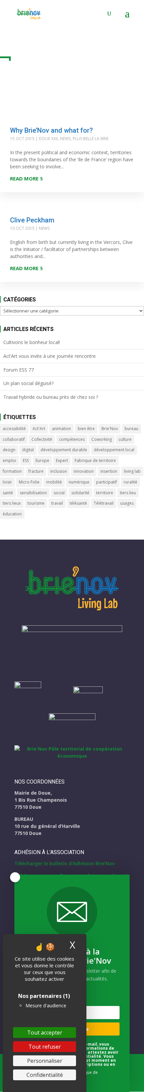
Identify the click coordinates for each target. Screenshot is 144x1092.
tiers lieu (128, 493)
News (65, 138)
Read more (24, 178)
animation (61, 428)
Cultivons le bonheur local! (31, 342)
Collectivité (41, 439)
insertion (108, 471)
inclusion (58, 471)
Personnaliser (44, 1060)
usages (127, 503)
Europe (42, 460)
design (9, 450)
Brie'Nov (109, 428)
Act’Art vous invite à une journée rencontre (49, 356)
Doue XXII (48, 138)
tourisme (36, 503)
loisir (7, 482)
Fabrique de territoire (95, 460)
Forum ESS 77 (18, 370)
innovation (84, 471)
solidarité (80, 493)
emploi (9, 460)
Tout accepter (44, 1032)
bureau (131, 428)
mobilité (54, 482)
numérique (79, 482)
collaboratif (14, 439)
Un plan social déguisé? (28, 383)
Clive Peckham (32, 220)
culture (125, 439)
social (59, 493)
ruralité (130, 482)
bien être (86, 428)
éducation (12, 514)
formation (12, 471)
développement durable (64, 450)
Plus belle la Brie (91, 138)
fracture (36, 471)
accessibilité (14, 428)
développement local (114, 450)
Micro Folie (29, 482)
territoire (104, 493)
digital (28, 450)
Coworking (101, 439)
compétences (72, 439)
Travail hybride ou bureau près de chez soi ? (50, 397)
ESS (26, 460)
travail (57, 503)
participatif (106, 482)
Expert (62, 460)
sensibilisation (33, 493)
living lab (132, 471)
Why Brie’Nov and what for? (51, 130)
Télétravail (104, 503)
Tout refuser (44, 1046)
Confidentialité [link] (44, 1075)
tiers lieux (12, 503)
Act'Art (38, 428)
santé (8, 493)
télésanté (78, 503)
